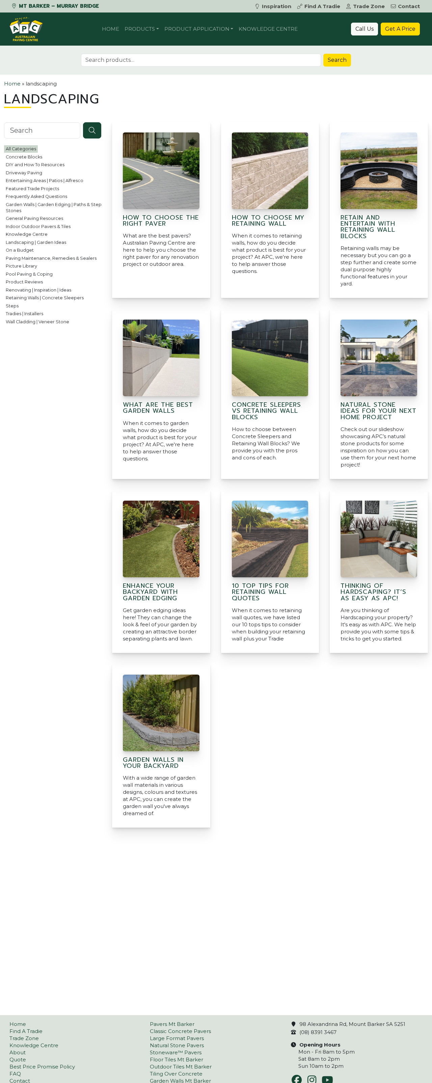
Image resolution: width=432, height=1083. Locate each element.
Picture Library (21, 266)
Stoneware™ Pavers (175, 1052)
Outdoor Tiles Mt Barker (181, 1066)
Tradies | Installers (24, 313)
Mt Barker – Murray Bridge (58, 6)
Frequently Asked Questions (36, 196)
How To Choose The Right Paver (161, 220)
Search (337, 60)
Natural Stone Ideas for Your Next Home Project (378, 411)
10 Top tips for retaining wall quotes (260, 592)
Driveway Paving (24, 172)
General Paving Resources (34, 218)
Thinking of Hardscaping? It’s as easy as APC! (373, 592)
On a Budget (20, 250)
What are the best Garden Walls (158, 407)
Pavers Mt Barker (172, 1024)
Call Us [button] (364, 29)
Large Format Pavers (177, 1038)
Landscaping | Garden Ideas (36, 242)
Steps (12, 305)
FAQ (15, 1074)
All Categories (21, 148)
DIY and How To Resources (35, 164)
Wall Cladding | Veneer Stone (37, 321)
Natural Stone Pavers (177, 1045)
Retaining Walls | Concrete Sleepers (45, 297)
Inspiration (276, 6)
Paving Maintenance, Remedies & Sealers (51, 257)
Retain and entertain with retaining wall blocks (368, 227)
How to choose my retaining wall (268, 220)
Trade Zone (369, 6)
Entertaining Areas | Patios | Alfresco (44, 180)
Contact (409, 6)
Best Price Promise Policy (42, 1066)
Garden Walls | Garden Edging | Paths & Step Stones (54, 207)
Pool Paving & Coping (29, 273)
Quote (17, 1059)
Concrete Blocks (24, 156)
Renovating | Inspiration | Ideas (38, 289)
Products (140, 29)
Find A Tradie (322, 6)
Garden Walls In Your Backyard (153, 763)
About (17, 1052)
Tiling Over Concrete (176, 1074)
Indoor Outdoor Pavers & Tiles (38, 226)
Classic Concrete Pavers (180, 1031)
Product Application (197, 29)
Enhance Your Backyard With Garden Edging (150, 592)
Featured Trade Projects (32, 188)
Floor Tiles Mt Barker (176, 1059)
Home (110, 29)
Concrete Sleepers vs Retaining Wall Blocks (266, 411)
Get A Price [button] (400, 29)
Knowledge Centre (268, 29)
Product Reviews (24, 281)
